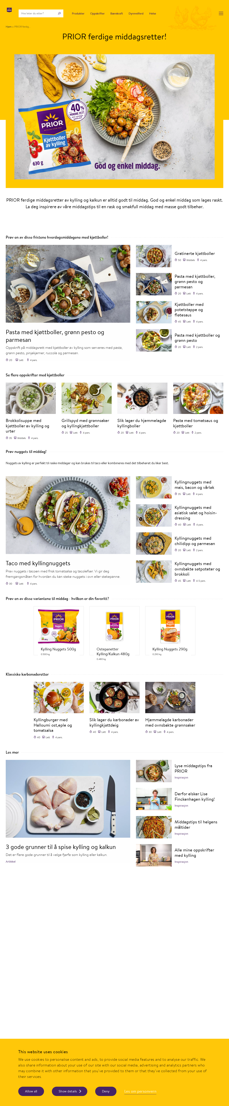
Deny (106, 1091)
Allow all (31, 1091)
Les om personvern (140, 1091)
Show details (68, 1091)
